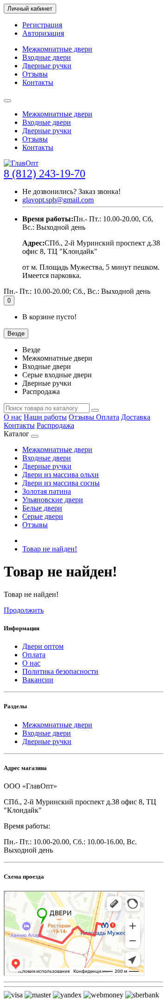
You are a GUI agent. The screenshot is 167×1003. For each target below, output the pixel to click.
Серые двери (42, 516)
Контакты (37, 82)
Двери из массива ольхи (60, 475)
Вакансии (37, 680)
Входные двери (46, 57)
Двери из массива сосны (61, 483)
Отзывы (35, 74)
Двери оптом (43, 646)
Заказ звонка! (71, 191)
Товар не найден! (49, 549)
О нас (13, 417)
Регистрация (42, 25)
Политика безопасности (60, 671)
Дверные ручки (46, 66)
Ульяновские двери (52, 500)
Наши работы (45, 417)
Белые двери (42, 508)
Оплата (107, 417)
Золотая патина (46, 491)
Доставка (135, 417)
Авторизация (43, 33)
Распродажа (55, 425)
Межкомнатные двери (57, 49)
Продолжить (24, 610)
